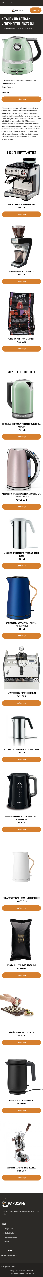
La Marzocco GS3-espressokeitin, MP (21, 693)
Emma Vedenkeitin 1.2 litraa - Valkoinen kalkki (21, 898)
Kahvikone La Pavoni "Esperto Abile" (21, 1167)
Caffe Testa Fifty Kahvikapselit (21, 338)
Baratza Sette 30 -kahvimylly (21, 271)
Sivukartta (30, 1273)
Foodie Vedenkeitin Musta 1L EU (21, 1100)
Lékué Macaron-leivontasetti (21, 1032)
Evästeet (29, 1271)
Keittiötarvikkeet (10, 29)
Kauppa (36, 10)
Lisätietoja (21, 99)
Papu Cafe (9, 1229)
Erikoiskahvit (10, 1233)
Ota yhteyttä (20, 1271)
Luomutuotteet (11, 1237)
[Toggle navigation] (4, 10)
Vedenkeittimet (26, 29)
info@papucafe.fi (7, 3)
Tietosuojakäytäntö (17, 1273)
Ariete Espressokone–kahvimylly (21, 204)
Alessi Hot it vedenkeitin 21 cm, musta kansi (21, 749)
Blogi (7, 1241)
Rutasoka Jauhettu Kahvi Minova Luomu (22, 965)
